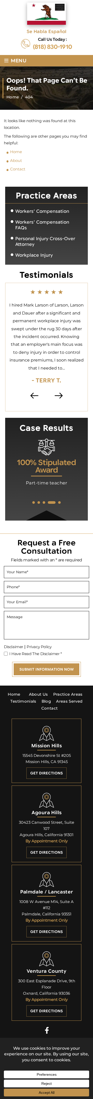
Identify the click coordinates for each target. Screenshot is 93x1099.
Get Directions (46, 773)
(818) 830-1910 (52, 47)
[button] (33, 502)
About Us (38, 694)
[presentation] (34, 395)
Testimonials (23, 701)
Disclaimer (13, 647)
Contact (49, 708)
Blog (46, 701)
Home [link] (16, 151)
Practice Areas (68, 694)
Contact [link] (17, 169)
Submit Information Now (46, 669)
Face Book (47, 1030)
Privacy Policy (39, 646)
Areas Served (69, 701)
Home (14, 694)
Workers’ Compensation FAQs (42, 225)
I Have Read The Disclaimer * (35, 654)
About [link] (16, 160)
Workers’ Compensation (42, 211)
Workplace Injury (34, 255)
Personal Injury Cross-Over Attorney (45, 241)
